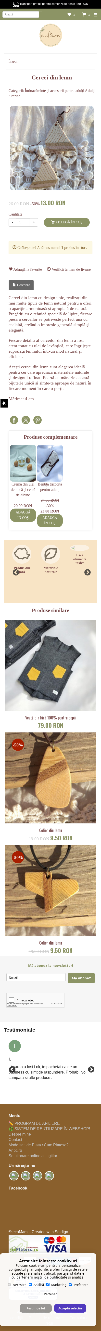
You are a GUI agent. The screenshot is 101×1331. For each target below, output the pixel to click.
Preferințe (81, 1284)
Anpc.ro (15, 1150)
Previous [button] (14, 571)
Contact (15, 1140)
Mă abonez (81, 978)
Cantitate (15, 214)
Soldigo (61, 1232)
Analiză (39, 1284)
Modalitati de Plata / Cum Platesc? (38, 1145)
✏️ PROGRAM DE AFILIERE (34, 1123)
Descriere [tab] (23, 285)
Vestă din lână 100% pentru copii (50, 718)
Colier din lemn (50, 830)
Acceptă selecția (70, 1308)
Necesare (19, 1284)
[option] (51, 148)
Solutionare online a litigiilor (33, 1156)
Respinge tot (35, 1308)
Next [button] (86, 571)
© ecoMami (18, 1232)
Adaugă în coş (68, 222)
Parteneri (50, 1294)
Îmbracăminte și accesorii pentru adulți (54, 91)
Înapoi (13, 61)
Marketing (58, 1284)
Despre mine (20, 1134)
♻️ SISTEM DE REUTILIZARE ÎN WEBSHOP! (49, 1129)
